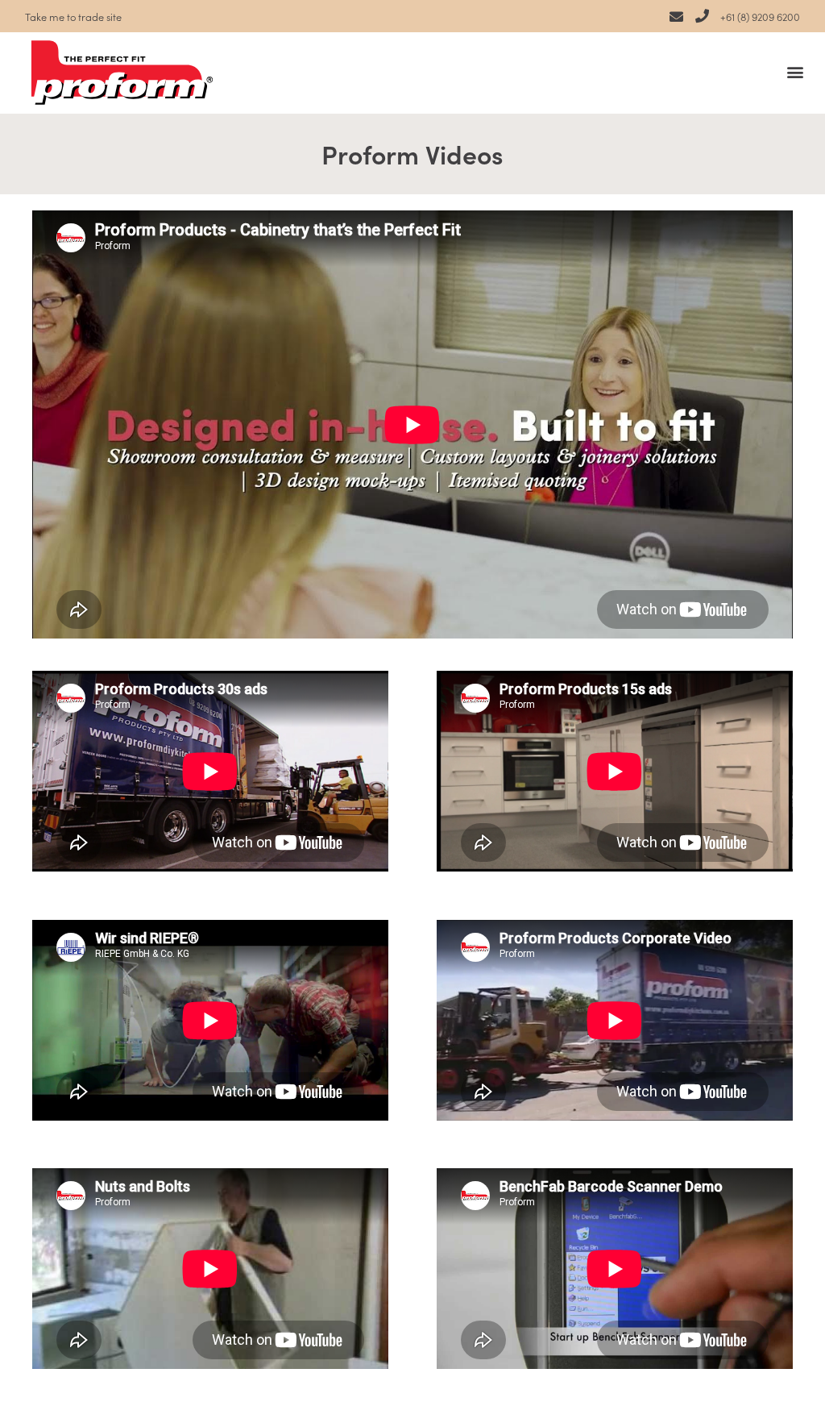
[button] (795, 71)
